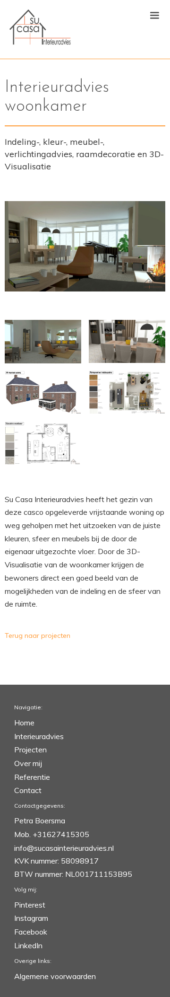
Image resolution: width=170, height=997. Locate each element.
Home (24, 722)
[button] (154, 15)
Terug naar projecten (37, 635)
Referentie (32, 777)
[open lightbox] (85, 246)
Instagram (31, 918)
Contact (28, 790)
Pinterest (29, 904)
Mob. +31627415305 (51, 834)
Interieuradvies (39, 736)
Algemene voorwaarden (55, 976)
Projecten (30, 749)
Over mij (28, 763)
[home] (38, 29)
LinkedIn (28, 945)
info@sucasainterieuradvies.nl (64, 848)
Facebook (30, 931)
